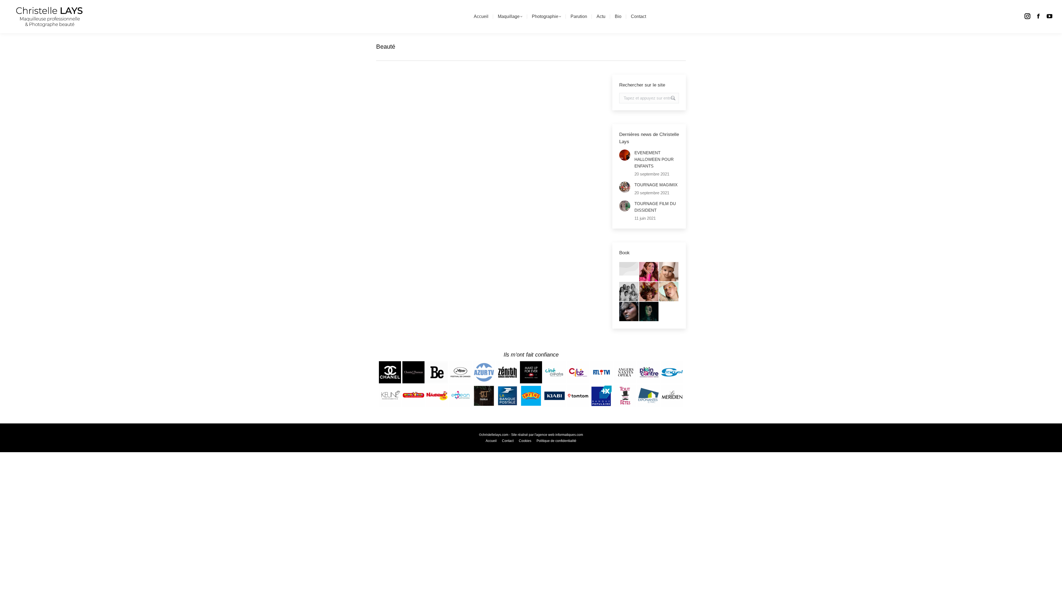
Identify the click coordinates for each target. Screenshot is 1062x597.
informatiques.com (569, 435)
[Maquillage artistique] (629, 312)
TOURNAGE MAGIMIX (656, 184)
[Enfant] (629, 269)
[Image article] (624, 155)
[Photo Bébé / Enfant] (669, 272)
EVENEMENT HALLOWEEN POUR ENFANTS (654, 159)
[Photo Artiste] (649, 292)
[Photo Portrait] (649, 272)
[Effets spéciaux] (649, 312)
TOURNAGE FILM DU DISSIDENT (655, 207)
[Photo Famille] (629, 292)
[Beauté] (669, 292)
